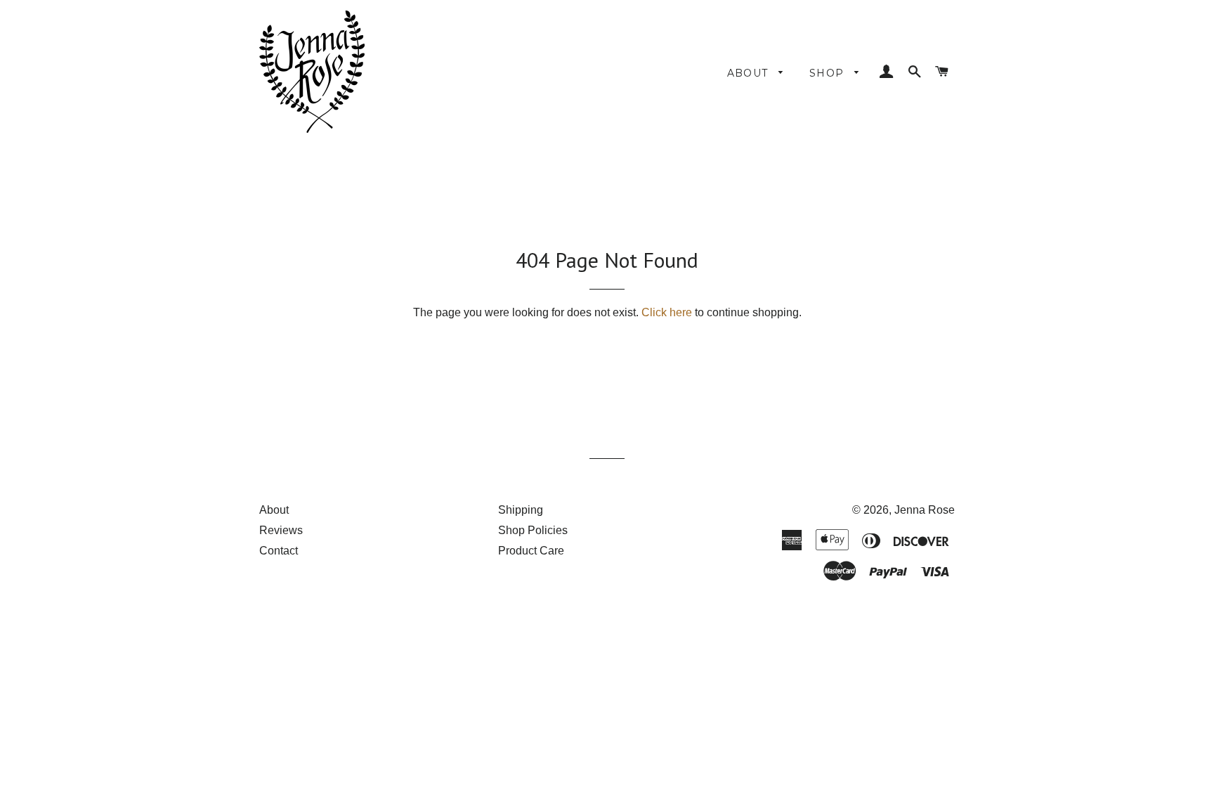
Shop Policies (533, 530)
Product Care (531, 551)
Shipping (520, 510)
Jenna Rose (924, 510)
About (274, 510)
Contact (278, 551)
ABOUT (749, 73)
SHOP (828, 73)
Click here (666, 312)
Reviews (281, 530)
